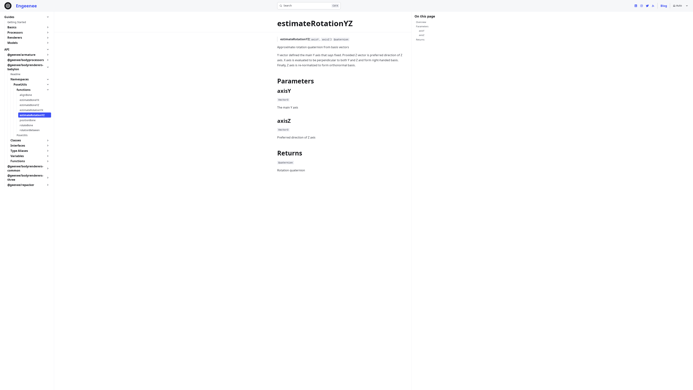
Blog (664, 6)
